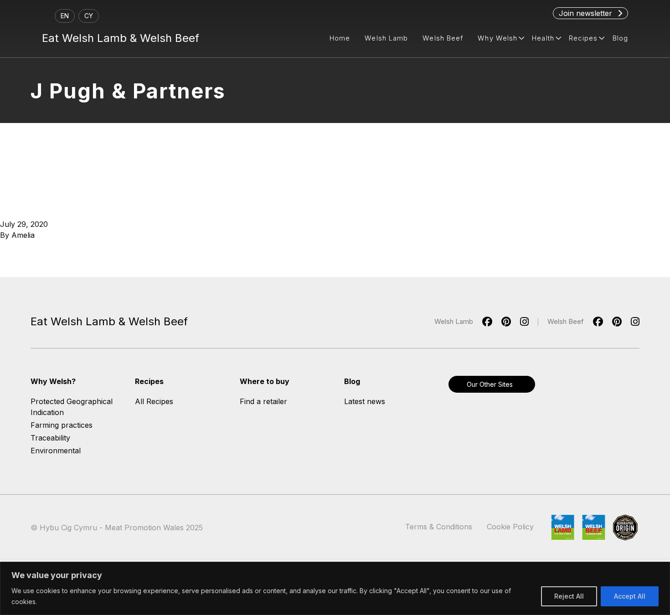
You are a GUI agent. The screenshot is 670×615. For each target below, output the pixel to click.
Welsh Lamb (386, 38)
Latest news (364, 401)
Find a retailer (263, 401)
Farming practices (62, 425)
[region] (335, 588)
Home (340, 38)
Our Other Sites (490, 384)
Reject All (569, 596)
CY (88, 16)
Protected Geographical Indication (72, 407)
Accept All (629, 596)
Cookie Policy (510, 526)
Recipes (583, 38)
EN (65, 16)
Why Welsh (497, 38)
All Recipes (154, 401)
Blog (620, 38)
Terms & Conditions (438, 526)
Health (543, 38)
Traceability (50, 437)
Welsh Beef (443, 38)
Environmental (56, 450)
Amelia (23, 235)
